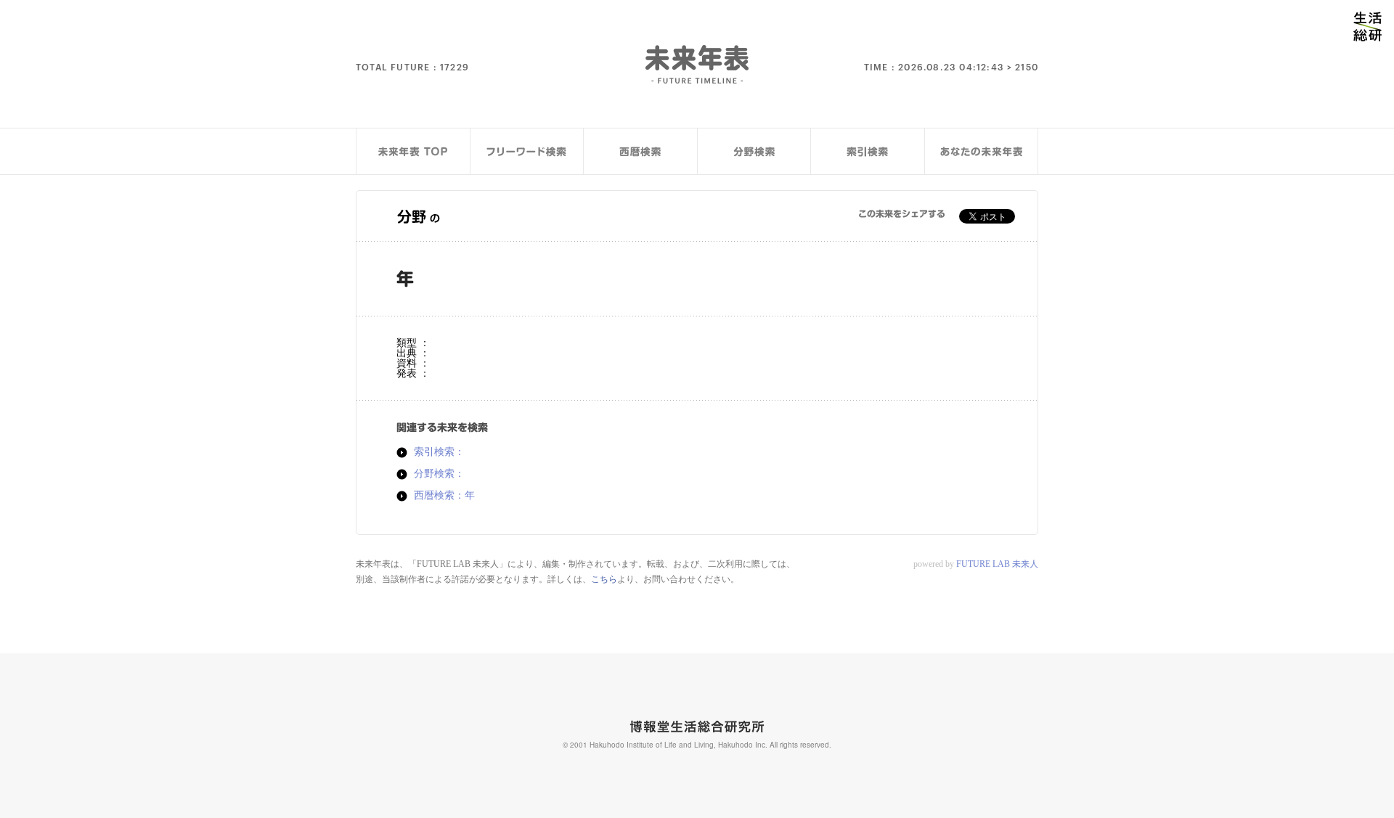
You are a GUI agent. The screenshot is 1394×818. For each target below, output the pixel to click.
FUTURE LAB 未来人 (997, 564)
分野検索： (439, 474)
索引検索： (439, 452)
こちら (604, 579)
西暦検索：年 (444, 496)
